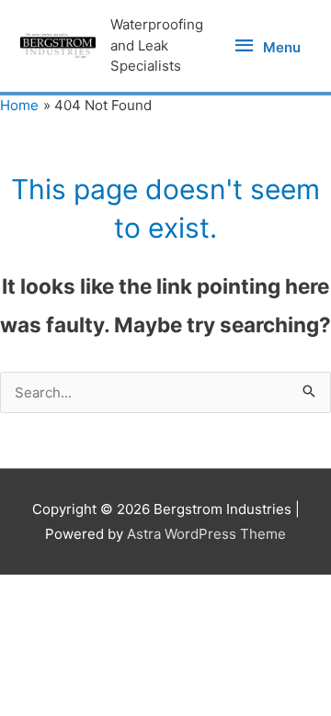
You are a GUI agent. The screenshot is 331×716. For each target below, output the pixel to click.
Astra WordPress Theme (206, 534)
